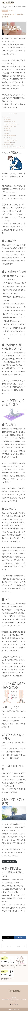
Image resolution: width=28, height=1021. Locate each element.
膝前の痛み (7, 128)
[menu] (25, 2)
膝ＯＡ (6, 133)
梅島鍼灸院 (11, 1009)
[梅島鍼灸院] (14, 994)
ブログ (5, 10)
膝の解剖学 (7, 119)
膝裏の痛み (7, 130)
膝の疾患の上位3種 (9, 121)
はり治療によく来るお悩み (9, 126)
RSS (17, 1004)
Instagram (15, 1004)
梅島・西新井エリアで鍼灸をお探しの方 (14, 147)
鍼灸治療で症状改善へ (8, 144)
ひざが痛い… (6, 117)
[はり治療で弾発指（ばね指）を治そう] (20, 946)
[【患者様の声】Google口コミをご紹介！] (8, 946)
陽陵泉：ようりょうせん (10, 140)
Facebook (13, 1004)
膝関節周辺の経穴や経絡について (12, 124)
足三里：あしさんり (9, 142)
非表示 (15, 113)
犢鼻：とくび (8, 137)
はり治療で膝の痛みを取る (9, 135)
